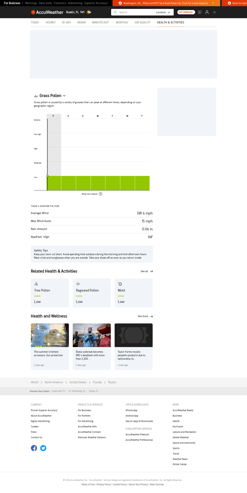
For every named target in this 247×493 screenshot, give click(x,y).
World (34, 382)
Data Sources (157, 484)
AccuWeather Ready (183, 410)
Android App (132, 415)
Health (176, 421)
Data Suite (45, 3)
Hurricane (178, 426)
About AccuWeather (41, 415)
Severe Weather (181, 437)
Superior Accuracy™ (96, 3)
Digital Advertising (40, 421)
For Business (12, 3)
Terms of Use (88, 484)
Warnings (31, 3)
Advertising (75, 3)
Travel (176, 453)
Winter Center (180, 464)
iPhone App (131, 410)
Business (177, 415)
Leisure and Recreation (184, 432)
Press (33, 432)
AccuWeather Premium (137, 434)
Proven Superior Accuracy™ (44, 410)
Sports (176, 448)
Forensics (60, 3)
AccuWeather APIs (87, 426)
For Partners (84, 415)
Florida (97, 382)
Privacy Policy (104, 484)
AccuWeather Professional (139, 440)
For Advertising (85, 421)
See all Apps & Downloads (139, 421)
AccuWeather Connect (89, 432)
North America (54, 382)
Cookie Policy (120, 484)
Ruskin (112, 382)
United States (77, 382)
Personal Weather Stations (92, 437)
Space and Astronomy (184, 442)
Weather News (180, 459)
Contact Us (36, 437)
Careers (35, 426)
